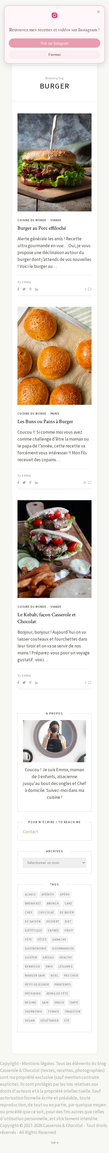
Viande (56, 220)
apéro (65, 894)
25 (85, 482)
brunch (53, 903)
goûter (31, 957)
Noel (54, 975)
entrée (53, 930)
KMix (49, 966)
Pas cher (71, 975)
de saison (33, 921)
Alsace (30, 894)
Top (54, 1143)
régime (30, 1002)
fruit (69, 930)
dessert (52, 921)
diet (68, 921)
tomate (53, 1011)
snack (59, 1002)
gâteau (48, 957)
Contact (30, 832)
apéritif (48, 894)
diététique (33, 930)
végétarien (49, 1020)
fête (28, 939)
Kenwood (32, 966)
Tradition (72, 1011)
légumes (65, 966)
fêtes (42, 939)
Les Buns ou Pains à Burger (45, 421)
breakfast (33, 903)
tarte (74, 1002)
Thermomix (33, 1011)
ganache (59, 939)
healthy (66, 957)
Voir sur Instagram (54, 43)
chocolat (46, 912)
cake (68, 903)
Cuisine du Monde (31, 220)
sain (45, 1002)
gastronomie (36, 948)
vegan (30, 1020)
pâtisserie (33, 993)
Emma (26, 282)
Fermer (54, 54)
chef (29, 912)
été (67, 1020)
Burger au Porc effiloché (41, 228)
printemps (62, 984)
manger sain (35, 975)
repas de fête (57, 993)
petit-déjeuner (37, 984)
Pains (55, 413)
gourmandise (63, 948)
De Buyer (67, 912)
